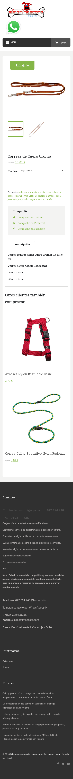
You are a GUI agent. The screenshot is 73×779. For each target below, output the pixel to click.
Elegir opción (36, 344)
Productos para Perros (33, 199)
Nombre (13, 171)
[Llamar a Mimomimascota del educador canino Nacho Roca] (13, 34)
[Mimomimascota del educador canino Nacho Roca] (36, 10)
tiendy (10, 758)
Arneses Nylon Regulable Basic (28, 374)
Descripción (22, 244)
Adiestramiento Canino (30, 192)
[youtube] (68, 763)
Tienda (48, 199)
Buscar (6, 667)
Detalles (36, 352)
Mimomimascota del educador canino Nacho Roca (35, 754)
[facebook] (58, 763)
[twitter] (63, 763)
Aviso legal (8, 660)
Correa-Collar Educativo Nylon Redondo (35, 453)
